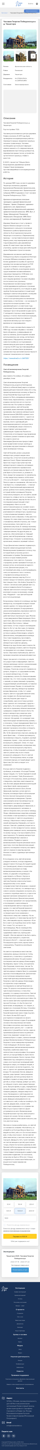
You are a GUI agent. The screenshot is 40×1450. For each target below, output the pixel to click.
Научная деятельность (20, 1357)
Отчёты (20, 1299)
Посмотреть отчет (20, 1270)
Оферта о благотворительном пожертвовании (20, 1384)
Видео (20, 1353)
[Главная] (19, 2)
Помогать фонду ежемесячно (18, 1225)
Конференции (20, 1364)
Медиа (20, 1346)
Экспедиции (20, 1288)
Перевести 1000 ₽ (20, 1237)
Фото (20, 1349)
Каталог (5, 13)
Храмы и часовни (20, 1334)
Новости (20, 1371)
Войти (30, 4)
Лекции (20, 1360)
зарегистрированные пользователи (16, 1231)
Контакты (20, 1388)
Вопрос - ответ (20, 1306)
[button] (33, 56)
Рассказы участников (20, 1302)
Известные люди (20, 1320)
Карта (20, 1342)
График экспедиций (20, 1292)
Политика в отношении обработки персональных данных (20, 1380)
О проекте (20, 1309)
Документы (20, 1324)
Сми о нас (20, 1317)
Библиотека (20, 1367)
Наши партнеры (20, 1330)
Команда (20, 1327)
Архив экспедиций (20, 1295)
